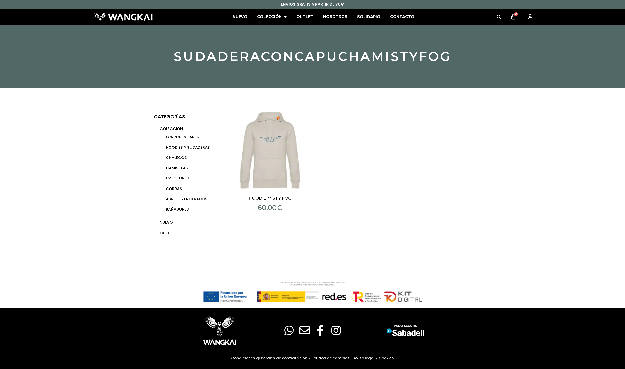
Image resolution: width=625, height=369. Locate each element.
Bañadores (177, 209)
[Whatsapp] (289, 330)
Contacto (402, 16)
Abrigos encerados (186, 199)
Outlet (304, 16)
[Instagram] (336, 330)
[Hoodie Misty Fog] (270, 150)
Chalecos (176, 157)
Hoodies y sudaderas (188, 147)
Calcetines (177, 178)
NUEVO (240, 16)
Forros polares (182, 137)
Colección (269, 16)
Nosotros (335, 16)
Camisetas (177, 168)
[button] (499, 17)
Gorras (174, 188)
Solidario (368, 16)
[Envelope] (304, 330)
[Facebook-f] (320, 330)
